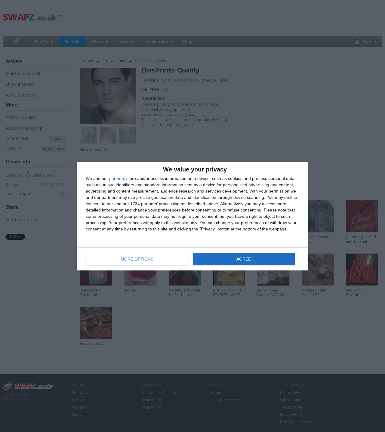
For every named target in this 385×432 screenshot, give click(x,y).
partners (117, 178)
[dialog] (192, 216)
